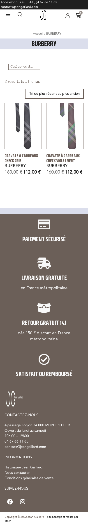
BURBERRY (15, 166)
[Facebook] (10, 501)
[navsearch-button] (19, 15)
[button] (8, 15)
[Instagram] (22, 501)
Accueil (38, 33)
